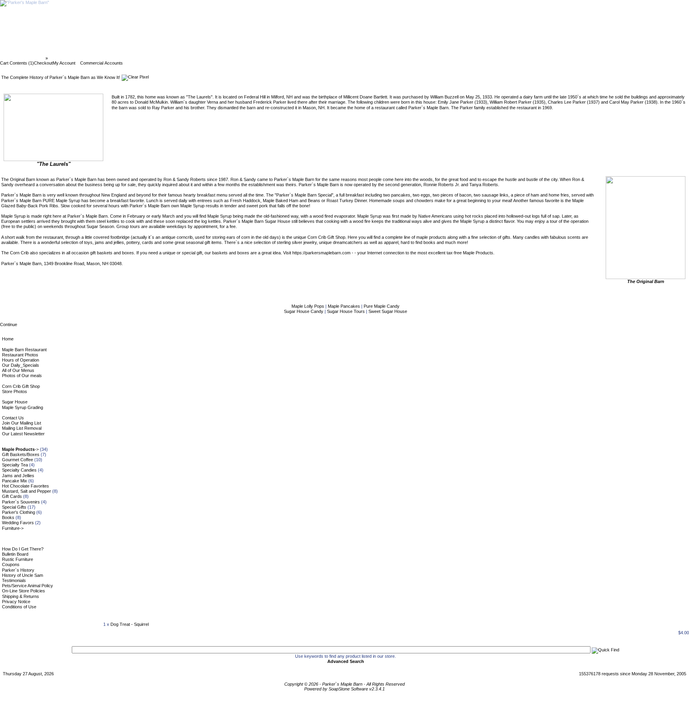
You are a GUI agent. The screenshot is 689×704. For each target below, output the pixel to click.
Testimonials (14, 580)
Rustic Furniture (17, 559)
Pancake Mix (14, 480)
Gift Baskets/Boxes (20, 454)
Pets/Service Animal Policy (27, 585)
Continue (8, 324)
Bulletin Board (15, 554)
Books (8, 517)
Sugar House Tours (346, 311)
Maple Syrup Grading (22, 407)
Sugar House (15, 401)
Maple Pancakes (344, 306)
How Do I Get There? (22, 549)
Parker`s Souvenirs (21, 501)
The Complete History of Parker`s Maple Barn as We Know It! (112, 58)
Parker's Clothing (18, 512)
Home (8, 338)
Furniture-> (13, 528)
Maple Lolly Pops (308, 306)
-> (20, 449)
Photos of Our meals (22, 375)
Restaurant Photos (20, 354)
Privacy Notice (16, 601)
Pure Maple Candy (382, 306)
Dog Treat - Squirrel (129, 624)
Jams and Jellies (18, 475)
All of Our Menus (18, 370)
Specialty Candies (19, 470)
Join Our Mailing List (21, 423)
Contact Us (13, 417)
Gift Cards (12, 496)
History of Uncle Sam (22, 575)
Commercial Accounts (101, 63)
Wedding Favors (18, 522)
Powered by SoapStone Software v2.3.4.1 (344, 688)
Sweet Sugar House (387, 311)
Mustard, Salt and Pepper (26, 491)
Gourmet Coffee (17, 459)
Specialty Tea (15, 464)
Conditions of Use (19, 606)
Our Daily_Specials (20, 365)
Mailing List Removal (21, 428)
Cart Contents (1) (17, 63)
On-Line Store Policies (23, 590)
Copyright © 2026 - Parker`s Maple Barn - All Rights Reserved (344, 684)
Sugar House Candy (304, 311)
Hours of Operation (20, 360)
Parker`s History (18, 570)
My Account (64, 63)
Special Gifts (14, 507)
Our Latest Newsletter (23, 433)
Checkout (43, 63)
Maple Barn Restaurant (24, 349)
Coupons (11, 564)
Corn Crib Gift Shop (21, 386)
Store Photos (14, 391)
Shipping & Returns (20, 596)
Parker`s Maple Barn (23, 58)
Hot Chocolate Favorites (25, 486)
